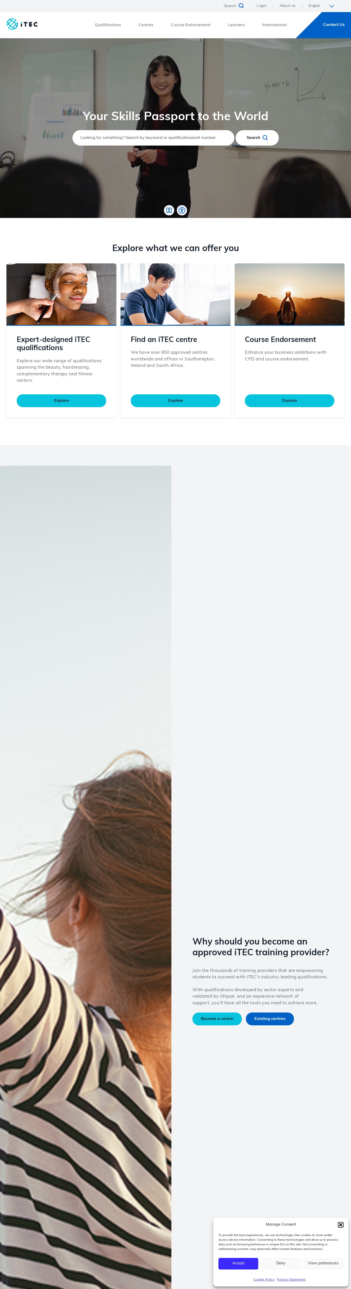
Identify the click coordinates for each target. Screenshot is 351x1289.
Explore (61, 401)
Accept (238, 1263)
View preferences (323, 1263)
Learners (236, 25)
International (274, 25)
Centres (145, 25)
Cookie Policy (263, 1279)
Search (254, 138)
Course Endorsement (190, 25)
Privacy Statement (291, 1279)
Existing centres (269, 1019)
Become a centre (217, 1019)
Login (261, 6)
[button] (340, 1224)
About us (288, 6)
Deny (280, 1263)
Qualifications (108, 25)
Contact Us (334, 25)
